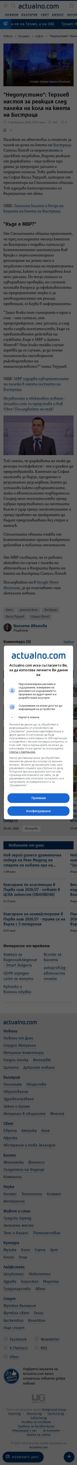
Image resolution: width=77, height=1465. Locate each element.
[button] (38, 717)
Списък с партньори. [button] (22, 752)
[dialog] (38, 732)
